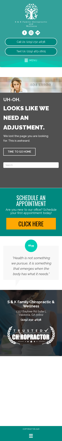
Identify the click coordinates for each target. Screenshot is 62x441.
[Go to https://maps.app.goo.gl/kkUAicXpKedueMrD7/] (37, 33)
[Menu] (30, 435)
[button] (19, 152)
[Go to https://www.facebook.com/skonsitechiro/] (24, 33)
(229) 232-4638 (31, 319)
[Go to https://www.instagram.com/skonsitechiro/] (31, 33)
